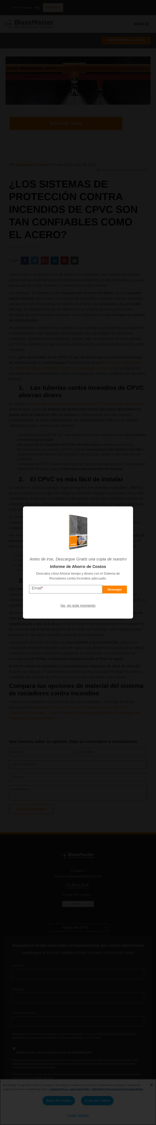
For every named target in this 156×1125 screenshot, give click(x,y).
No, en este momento (78, 606)
